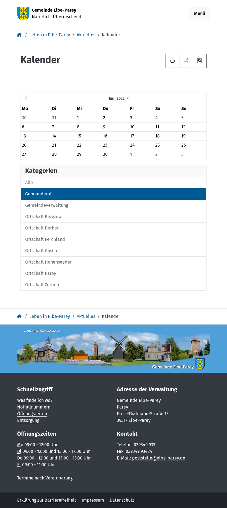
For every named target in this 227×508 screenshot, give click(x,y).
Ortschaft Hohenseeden (49, 262)
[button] (186, 61)
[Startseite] (20, 34)
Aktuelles (86, 34)
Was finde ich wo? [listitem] (34, 400)
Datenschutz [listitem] (122, 500)
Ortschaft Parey (40, 273)
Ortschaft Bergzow (43, 216)
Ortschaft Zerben (42, 284)
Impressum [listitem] (93, 500)
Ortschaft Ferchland (45, 239)
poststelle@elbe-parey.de (158, 458)
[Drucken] (172, 61)
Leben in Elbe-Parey (49, 34)
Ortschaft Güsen (41, 250)
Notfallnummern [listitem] (33, 407)
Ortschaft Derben (42, 228)
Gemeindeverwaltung (46, 205)
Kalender (111, 34)
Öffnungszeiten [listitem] (32, 413)
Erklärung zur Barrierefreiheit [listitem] (46, 500)
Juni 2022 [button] (117, 98)
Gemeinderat (38, 193)
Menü (199, 13)
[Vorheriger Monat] (26, 98)
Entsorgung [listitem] (28, 420)
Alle (29, 182)
